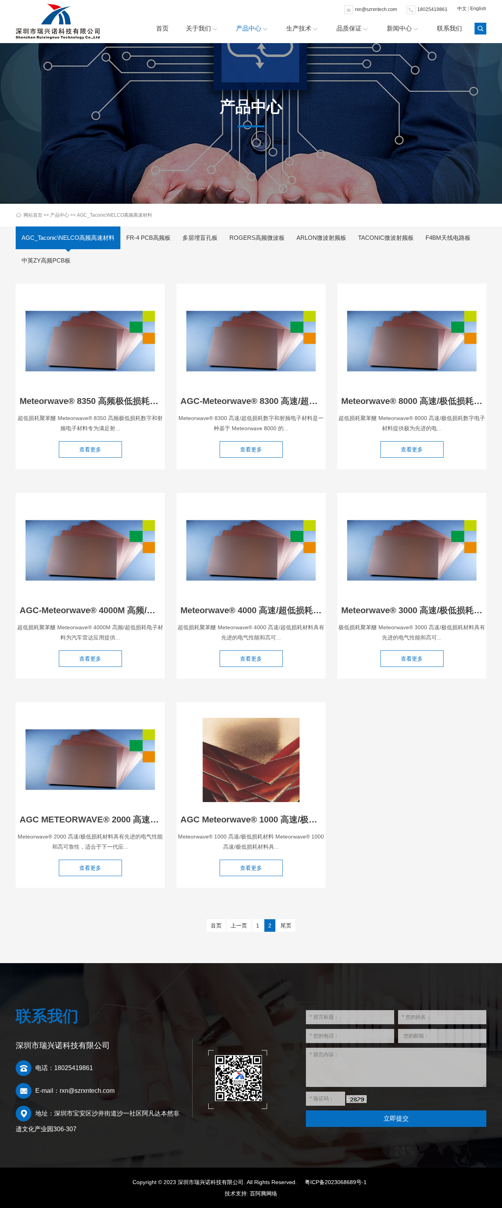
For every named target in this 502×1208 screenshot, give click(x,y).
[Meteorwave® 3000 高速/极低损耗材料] (412, 550)
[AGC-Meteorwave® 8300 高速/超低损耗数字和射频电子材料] (251, 341)
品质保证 (349, 28)
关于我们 (198, 28)
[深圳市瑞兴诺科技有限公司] (58, 21)
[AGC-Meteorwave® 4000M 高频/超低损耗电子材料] (90, 550)
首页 (162, 28)
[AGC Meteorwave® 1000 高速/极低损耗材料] (251, 759)
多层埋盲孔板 (200, 237)
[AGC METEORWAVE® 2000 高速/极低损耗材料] (90, 759)
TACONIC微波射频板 (386, 237)
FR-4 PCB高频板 (148, 237)
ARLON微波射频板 (321, 237)
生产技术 (298, 28)
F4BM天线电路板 (448, 237)
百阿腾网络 (263, 1193)
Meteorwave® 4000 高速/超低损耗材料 (255, 610)
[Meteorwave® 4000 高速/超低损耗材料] (251, 550)
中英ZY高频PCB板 (46, 260)
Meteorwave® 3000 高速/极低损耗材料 (416, 610)
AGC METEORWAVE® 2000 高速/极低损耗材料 (112, 819)
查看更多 (90, 449)
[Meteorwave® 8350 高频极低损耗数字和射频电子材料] (90, 341)
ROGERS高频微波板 (257, 237)
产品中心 (248, 28)
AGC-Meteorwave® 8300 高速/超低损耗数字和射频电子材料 (296, 401)
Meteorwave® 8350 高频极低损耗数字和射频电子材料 (123, 401)
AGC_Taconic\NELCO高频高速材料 (114, 215)
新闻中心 (399, 28)
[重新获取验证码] (356, 1099)
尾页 (285, 925)
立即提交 (396, 1118)
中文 (462, 8)
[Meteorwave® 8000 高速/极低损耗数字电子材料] (412, 341)
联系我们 (449, 28)
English (478, 8)
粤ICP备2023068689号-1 (336, 1182)
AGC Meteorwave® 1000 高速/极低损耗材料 (266, 819)
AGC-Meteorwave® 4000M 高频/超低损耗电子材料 (118, 610)
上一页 (239, 925)
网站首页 (33, 215)
